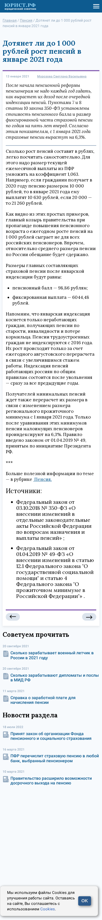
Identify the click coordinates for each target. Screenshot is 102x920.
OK (84, 900)
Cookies (47, 909)
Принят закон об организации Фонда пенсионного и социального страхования (51, 736)
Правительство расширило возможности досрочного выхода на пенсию (51, 780)
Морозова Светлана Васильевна (62, 76)
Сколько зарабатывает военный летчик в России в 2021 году (52, 655)
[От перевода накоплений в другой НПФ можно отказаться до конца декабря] (89, 617)
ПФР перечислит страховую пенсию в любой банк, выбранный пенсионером (54, 758)
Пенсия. (42, 479)
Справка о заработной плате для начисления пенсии (43, 700)
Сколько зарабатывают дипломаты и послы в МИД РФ (54, 677)
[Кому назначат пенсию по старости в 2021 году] (13, 617)
